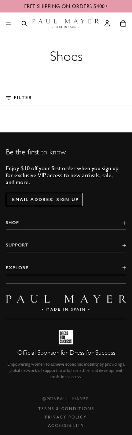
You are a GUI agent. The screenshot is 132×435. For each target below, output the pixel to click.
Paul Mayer (73, 398)
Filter (23, 97)
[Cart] (123, 23)
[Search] (24, 23)
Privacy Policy (66, 417)
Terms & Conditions (66, 408)
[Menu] (8, 23)
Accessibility (66, 425)
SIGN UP (67, 199)
